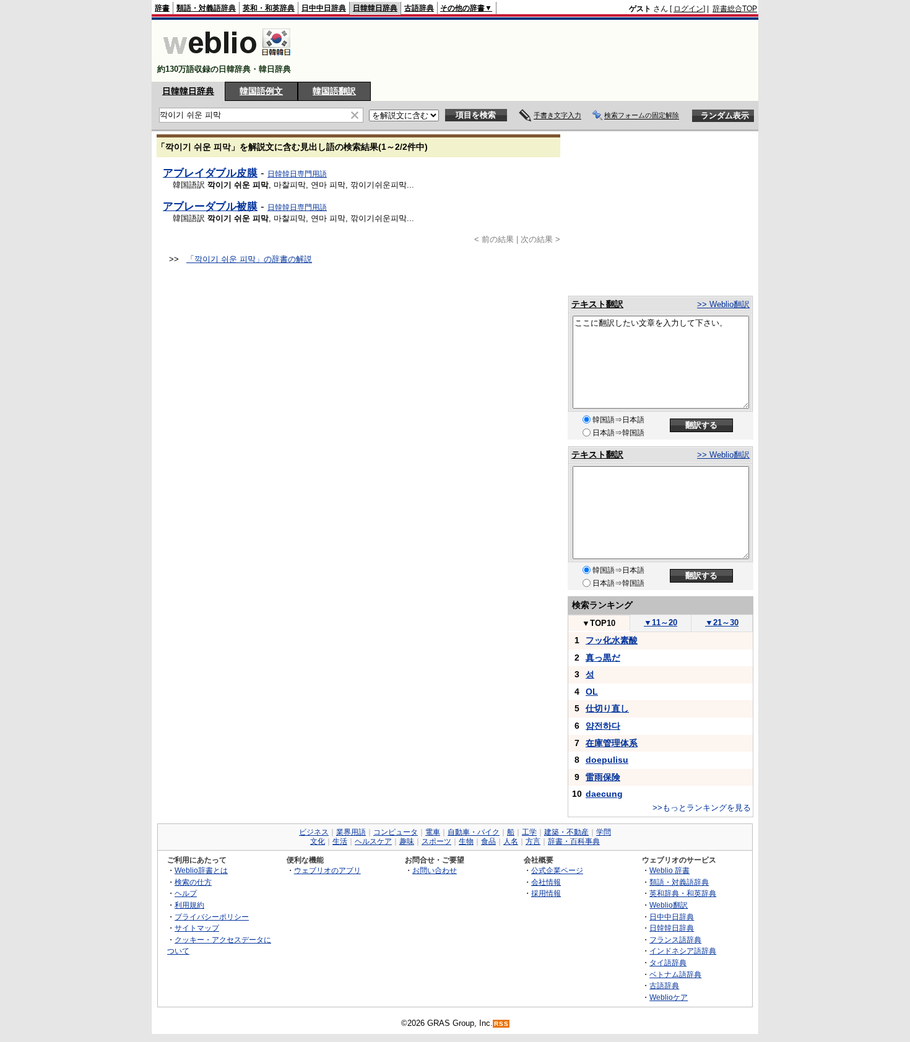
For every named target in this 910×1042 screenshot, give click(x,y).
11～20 (660, 622)
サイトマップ (197, 928)
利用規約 (189, 905)
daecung (604, 794)
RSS (501, 1023)
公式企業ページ (557, 870)
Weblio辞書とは (201, 870)
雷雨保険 (603, 777)
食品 (488, 841)
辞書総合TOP (735, 8)
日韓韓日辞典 (375, 8)
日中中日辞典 (323, 8)
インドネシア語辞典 (682, 951)
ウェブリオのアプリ (327, 870)
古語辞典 (419, 8)
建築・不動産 (566, 832)
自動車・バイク (474, 832)
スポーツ (436, 841)
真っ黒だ (603, 657)
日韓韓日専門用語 (297, 174)
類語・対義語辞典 (206, 8)
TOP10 (598, 623)
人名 (510, 841)
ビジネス (314, 832)
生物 (466, 841)
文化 (317, 841)
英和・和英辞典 (269, 8)
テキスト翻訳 (597, 304)
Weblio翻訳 (668, 905)
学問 (603, 832)
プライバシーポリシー (212, 917)
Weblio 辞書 (669, 870)
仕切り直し (607, 708)
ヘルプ (186, 893)
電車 (432, 832)
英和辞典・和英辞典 (682, 893)
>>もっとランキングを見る (701, 807)
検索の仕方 (193, 882)
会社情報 (546, 882)
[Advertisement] (531, 51)
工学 (529, 832)
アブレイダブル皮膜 (210, 173)
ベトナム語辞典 (675, 974)
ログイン (688, 8)
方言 (533, 841)
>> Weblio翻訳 (723, 304)
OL (592, 692)
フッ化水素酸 (612, 640)
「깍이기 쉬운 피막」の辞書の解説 (249, 259)
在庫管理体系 (612, 743)
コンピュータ (395, 832)
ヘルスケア (373, 841)
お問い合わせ (434, 870)
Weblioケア (668, 997)
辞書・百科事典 (574, 841)
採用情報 (546, 893)
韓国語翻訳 (334, 91)
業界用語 (351, 832)
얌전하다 (603, 726)
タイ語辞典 (668, 962)
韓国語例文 (261, 91)
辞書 (162, 8)
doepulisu (607, 760)
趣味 (406, 841)
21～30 (722, 622)
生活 (339, 841)
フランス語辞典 (675, 940)
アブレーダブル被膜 (210, 206)
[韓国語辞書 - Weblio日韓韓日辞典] (227, 58)
